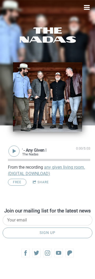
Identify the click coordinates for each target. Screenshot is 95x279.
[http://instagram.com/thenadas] (47, 253)
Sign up (47, 232)
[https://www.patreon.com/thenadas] (69, 253)
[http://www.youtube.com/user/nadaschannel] (58, 253)
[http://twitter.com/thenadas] (36, 253)
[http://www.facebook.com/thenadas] (25, 253)
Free (17, 182)
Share (43, 182)
